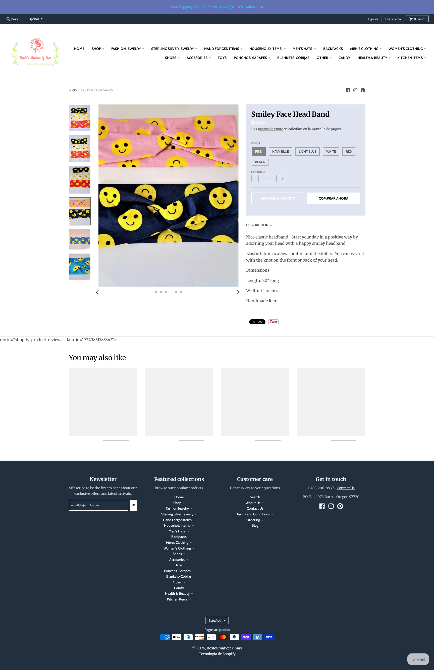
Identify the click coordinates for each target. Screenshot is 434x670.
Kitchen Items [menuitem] (410, 57)
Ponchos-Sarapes (177, 571)
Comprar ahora (333, 198)
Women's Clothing (177, 548)
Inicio (73, 90)
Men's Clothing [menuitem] (364, 48)
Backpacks (179, 536)
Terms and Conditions (253, 514)
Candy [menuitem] (344, 57)
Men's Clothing (177, 542)
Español (33, 19)
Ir (133, 505)
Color (255, 143)
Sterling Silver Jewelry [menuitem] (172, 48)
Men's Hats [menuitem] (303, 48)
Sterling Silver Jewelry (177, 514)
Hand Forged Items (177, 520)
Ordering (253, 520)
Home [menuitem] (79, 48)
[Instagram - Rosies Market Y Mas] (355, 90)
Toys (179, 565)
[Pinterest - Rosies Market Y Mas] (363, 90)
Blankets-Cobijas (179, 576)
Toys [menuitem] (222, 57)
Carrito (419, 19)
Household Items (177, 525)
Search (255, 497)
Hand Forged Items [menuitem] (221, 48)
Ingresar (373, 19)
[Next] (238, 292)
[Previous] (97, 292)
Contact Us (255, 508)
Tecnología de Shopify (217, 654)
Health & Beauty (177, 593)
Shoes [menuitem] (170, 57)
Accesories (177, 559)
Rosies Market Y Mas (224, 648)
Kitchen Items (177, 599)
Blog (255, 525)
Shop (177, 503)
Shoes (177, 554)
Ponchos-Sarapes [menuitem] (250, 57)
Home (179, 497)
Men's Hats (177, 531)
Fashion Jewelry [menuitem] (126, 48)
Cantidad (258, 172)
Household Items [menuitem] (265, 48)
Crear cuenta (393, 19)
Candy (179, 588)
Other (177, 582)
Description (257, 225)
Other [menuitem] (322, 57)
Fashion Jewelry (177, 508)
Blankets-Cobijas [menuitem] (293, 57)
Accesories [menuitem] (197, 57)
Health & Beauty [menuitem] (372, 57)
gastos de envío (270, 129)
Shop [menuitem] (96, 48)
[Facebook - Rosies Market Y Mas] (348, 90)
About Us (253, 503)
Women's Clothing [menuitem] (406, 48)
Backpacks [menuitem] (333, 48)
